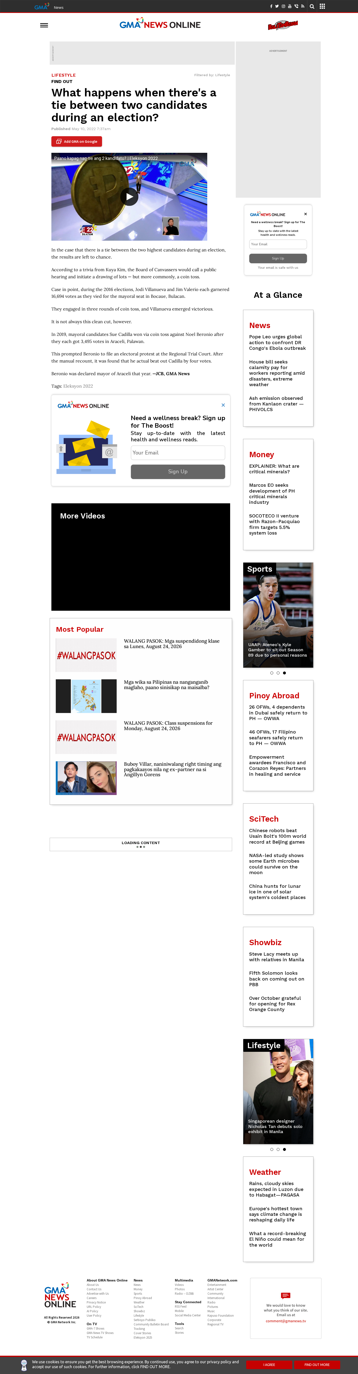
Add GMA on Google (77, 141)
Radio (211, 1302)
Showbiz (139, 1311)
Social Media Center (188, 1315)
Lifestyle (139, 1315)
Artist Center (215, 1289)
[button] (272, 673)
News (59, 7)
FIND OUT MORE (317, 1365)
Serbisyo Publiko (145, 1320)
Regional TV (215, 1324)
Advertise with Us (98, 1293)
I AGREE (269, 1365)
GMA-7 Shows (95, 1328)
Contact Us (94, 1289)
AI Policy (92, 1311)
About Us (93, 1285)
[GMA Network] (42, 5)
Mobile (179, 1311)
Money (138, 1289)
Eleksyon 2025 (143, 1337)
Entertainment (216, 1285)
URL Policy (94, 1307)
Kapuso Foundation (220, 1315)
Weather (139, 1302)
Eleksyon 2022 (78, 386)
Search (179, 1328)
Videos (179, 1285)
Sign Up (178, 471)
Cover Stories (142, 1333)
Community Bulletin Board (151, 1324)
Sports (138, 1293)
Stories (179, 1333)
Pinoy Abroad (143, 1298)
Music (211, 1311)
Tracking (139, 1329)
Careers (91, 1298)
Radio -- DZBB (184, 1293)
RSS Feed (181, 1306)
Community (215, 1293)
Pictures (212, 1307)
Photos (180, 1289)
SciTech (138, 1307)
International (216, 1298)
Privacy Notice (96, 1302)
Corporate (214, 1320)
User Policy (94, 1315)
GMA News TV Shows (100, 1333)
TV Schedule (95, 1337)
